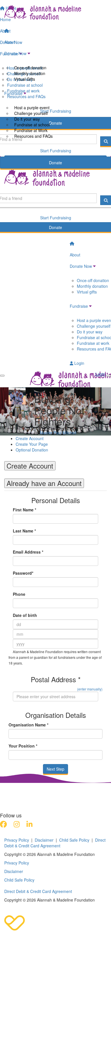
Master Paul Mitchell (58, 433)
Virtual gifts (87, 292)
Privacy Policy (16, 840)
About (9, 42)
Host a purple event (32, 107)
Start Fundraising (55, 150)
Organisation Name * (28, 725)
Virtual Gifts (24, 79)
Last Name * (24, 531)
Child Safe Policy (74, 840)
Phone (19, 594)
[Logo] (55, 12)
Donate (55, 162)
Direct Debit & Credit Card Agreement (55, 842)
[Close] (108, 375)
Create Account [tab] (30, 465)
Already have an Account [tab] (44, 483)
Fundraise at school (32, 124)
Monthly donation (29, 73)
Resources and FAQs (33, 136)
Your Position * (23, 746)
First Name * (24, 510)
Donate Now (15, 53)
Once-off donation (30, 67)
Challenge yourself (31, 113)
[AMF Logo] (40, 790)
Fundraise (13, 93)
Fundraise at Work (31, 130)
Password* (23, 573)
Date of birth (25, 615)
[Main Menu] (2, 375)
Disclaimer (44, 840)
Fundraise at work (93, 343)
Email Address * (28, 552)
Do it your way (27, 119)
